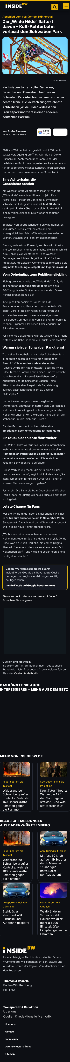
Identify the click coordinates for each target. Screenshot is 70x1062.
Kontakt (9, 1031)
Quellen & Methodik (26, 673)
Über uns (10, 1024)
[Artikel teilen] (60, 132)
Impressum (11, 1039)
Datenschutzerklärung (18, 1046)
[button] (66, 6)
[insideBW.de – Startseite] (16, 6)
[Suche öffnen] (55, 7)
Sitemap (10, 1054)
